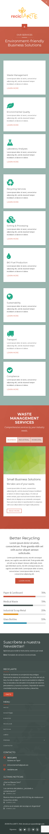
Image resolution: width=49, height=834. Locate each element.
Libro (5, 735)
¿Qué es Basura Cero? (12, 782)
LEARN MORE (24, 581)
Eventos (7, 718)
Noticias (7, 729)
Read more (14, 511)
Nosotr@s (8, 713)
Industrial (24, 440)
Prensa (6, 740)
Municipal (37, 440)
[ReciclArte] (24, 13)
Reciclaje (7, 724)
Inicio (5, 707)
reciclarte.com (12, 769)
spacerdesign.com (37, 824)
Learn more (13, 88)
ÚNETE (8, 694)
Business (11, 440)
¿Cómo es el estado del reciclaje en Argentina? (21, 806)
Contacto (8, 745)
